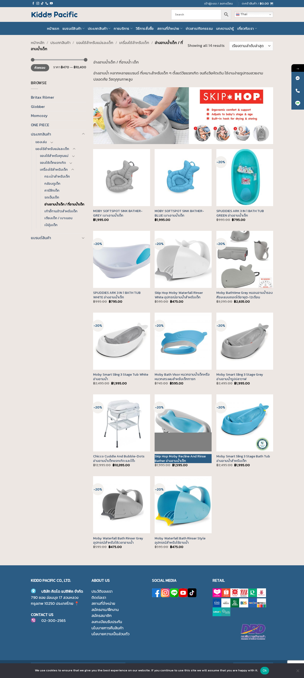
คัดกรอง (39, 68)
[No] (297, 672)
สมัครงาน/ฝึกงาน (105, 609)
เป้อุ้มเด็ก (50, 225)
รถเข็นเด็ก (51, 197)
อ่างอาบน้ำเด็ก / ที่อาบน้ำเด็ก (64, 204)
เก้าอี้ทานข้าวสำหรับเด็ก (60, 211)
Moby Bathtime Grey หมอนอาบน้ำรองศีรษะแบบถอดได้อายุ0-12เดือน (244, 295)
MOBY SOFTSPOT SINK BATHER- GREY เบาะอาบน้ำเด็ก (117, 213)
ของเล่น (41, 142)
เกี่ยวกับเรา (245, 28)
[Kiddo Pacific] (54, 14)
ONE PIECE (40, 125)
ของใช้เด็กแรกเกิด (53, 162)
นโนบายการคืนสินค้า (107, 628)
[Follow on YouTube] (51, 3)
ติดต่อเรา (98, 597)
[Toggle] (83, 134)
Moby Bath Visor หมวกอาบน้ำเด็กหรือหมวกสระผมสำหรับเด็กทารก (182, 376)
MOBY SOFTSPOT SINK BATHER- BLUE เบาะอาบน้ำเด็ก (179, 213)
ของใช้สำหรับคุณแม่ (54, 155)
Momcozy (39, 115)
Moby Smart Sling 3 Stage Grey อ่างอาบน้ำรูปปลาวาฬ (239, 376)
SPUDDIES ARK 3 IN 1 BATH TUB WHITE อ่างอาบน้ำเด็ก (117, 295)
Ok (265, 670)
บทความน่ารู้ (225, 28)
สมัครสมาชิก (101, 615)
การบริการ (121, 28)
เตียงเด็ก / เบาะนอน (58, 218)
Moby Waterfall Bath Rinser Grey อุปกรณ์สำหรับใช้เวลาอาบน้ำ (118, 540)
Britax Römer (42, 97)
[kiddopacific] (297, 78)
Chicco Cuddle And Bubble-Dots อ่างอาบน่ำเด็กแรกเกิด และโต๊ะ (118, 458)
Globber (38, 106)
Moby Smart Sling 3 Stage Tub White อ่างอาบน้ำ (120, 376)
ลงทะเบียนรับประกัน (106, 622)
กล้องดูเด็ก (52, 183)
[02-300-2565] (297, 90)
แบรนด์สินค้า (71, 28)
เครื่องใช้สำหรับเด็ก (134, 42)
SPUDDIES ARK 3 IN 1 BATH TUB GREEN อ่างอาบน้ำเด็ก (240, 213)
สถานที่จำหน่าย (168, 28)
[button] (257, 3)
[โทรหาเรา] (46, 3)
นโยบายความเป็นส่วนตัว (110, 634)
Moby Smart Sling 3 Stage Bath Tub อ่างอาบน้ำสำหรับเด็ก (243, 458)
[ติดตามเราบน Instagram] (37, 3)
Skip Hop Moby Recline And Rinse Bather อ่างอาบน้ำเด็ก (180, 458)
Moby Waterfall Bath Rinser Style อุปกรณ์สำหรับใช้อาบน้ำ (180, 540)
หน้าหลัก (37, 42)
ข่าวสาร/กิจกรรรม (199, 28)
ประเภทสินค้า (97, 28)
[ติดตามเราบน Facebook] (33, 3)
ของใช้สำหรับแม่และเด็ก (94, 42)
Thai (243, 14)
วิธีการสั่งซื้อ (145, 28)
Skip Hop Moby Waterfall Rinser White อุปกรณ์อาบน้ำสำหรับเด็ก (179, 295)
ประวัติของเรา (102, 591)
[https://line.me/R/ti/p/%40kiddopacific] (297, 103)
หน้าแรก (53, 28)
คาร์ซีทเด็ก (51, 190)
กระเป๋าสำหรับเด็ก (57, 176)
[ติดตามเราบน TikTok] (42, 3)
